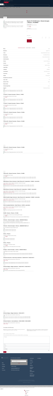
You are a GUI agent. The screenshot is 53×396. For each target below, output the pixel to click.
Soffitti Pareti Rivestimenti (32, 375)
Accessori (31, 373)
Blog (2, 362)
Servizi (3, 368)
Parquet (31, 360)
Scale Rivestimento (32, 371)
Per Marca (39, 358)
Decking (31, 365)
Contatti (3, 364)
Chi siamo (3, 370)
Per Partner (32, 358)
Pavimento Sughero (31, 368)
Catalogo (3, 366)
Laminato (31, 361)
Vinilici (31, 363)
